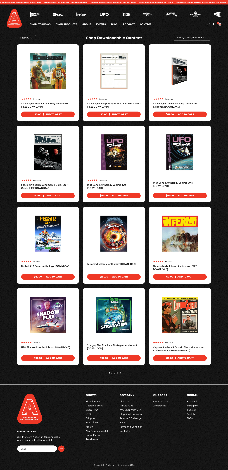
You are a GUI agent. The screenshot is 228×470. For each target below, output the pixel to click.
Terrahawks (92, 439)
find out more (149, 2)
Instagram (192, 405)
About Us (125, 401)
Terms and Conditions (132, 426)
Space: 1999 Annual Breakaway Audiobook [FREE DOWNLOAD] (44, 105)
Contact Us (126, 431)
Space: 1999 (92, 409)
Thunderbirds (93, 401)
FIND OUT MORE (111, 2)
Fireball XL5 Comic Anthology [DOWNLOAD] (45, 266)
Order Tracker (160, 401)
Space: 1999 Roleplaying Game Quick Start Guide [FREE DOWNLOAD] (44, 186)
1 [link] (106, 373)
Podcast (191, 409)
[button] (89, 24)
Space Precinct (94, 435)
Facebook (192, 401)
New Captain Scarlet (97, 431)
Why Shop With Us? (130, 409)
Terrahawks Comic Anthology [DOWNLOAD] (111, 264)
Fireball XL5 (92, 422)
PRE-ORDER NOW (15, 2)
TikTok (190, 418)
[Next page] (120, 373)
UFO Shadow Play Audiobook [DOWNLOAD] (45, 347)
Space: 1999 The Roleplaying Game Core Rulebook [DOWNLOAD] (175, 105)
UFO (88, 414)
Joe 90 (89, 426)
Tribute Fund (126, 405)
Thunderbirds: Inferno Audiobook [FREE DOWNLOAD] (175, 268)
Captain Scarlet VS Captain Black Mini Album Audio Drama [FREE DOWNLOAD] (178, 349)
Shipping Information (131, 414)
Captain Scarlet (94, 405)
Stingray (90, 418)
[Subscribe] (61, 448)
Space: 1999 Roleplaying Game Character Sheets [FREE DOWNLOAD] (114, 105)
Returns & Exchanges (131, 418)
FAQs (122, 422)
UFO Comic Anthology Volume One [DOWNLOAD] (173, 184)
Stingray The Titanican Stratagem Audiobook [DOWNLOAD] (112, 347)
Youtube (191, 414)
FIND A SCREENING (61, 2)
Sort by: (180, 37)
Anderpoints (160, 405)
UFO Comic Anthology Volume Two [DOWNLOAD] (106, 186)
